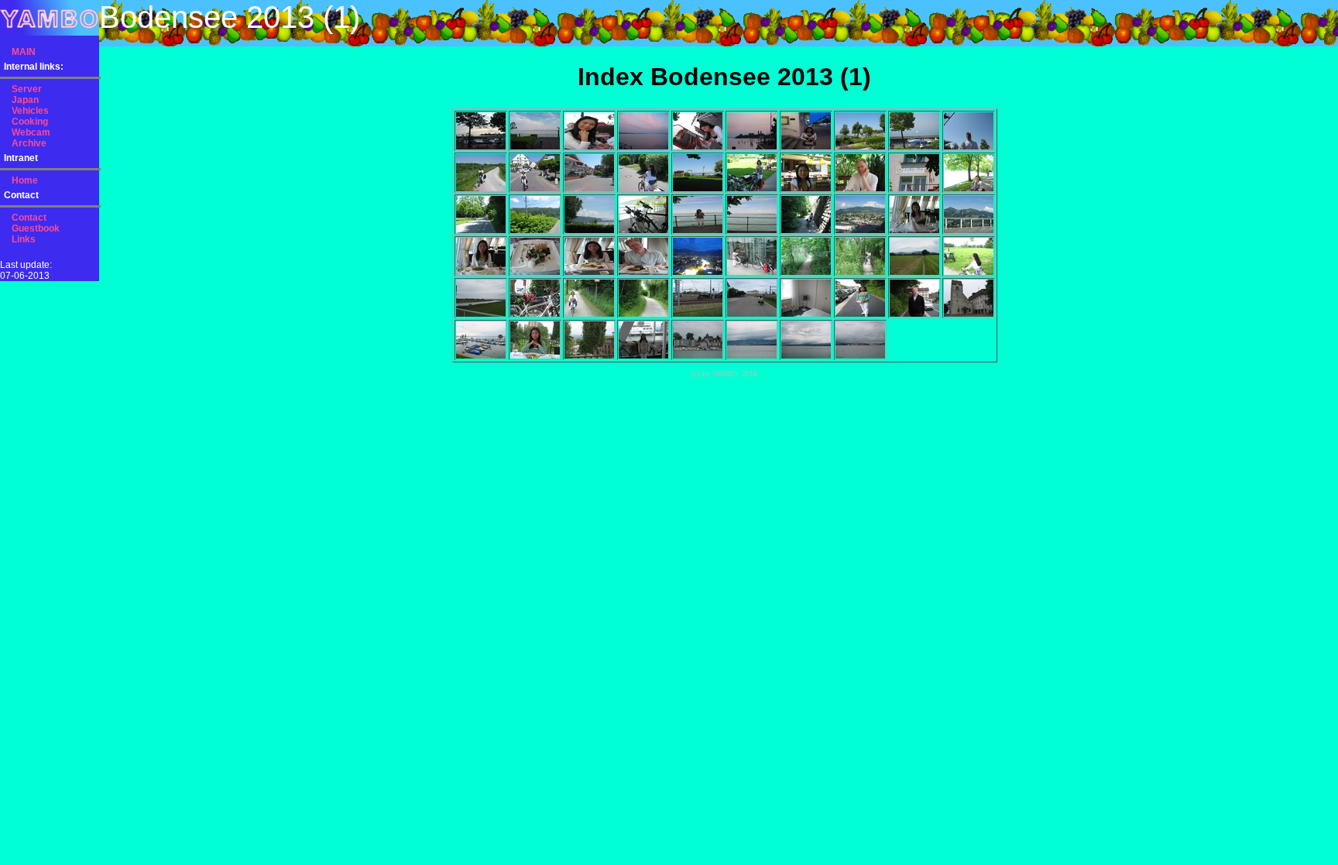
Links (24, 239)
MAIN (24, 51)
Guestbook (36, 228)
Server (27, 89)
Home (25, 180)
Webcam (31, 132)
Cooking (30, 121)
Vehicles (30, 110)
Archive (29, 143)
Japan (25, 99)
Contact (29, 217)
